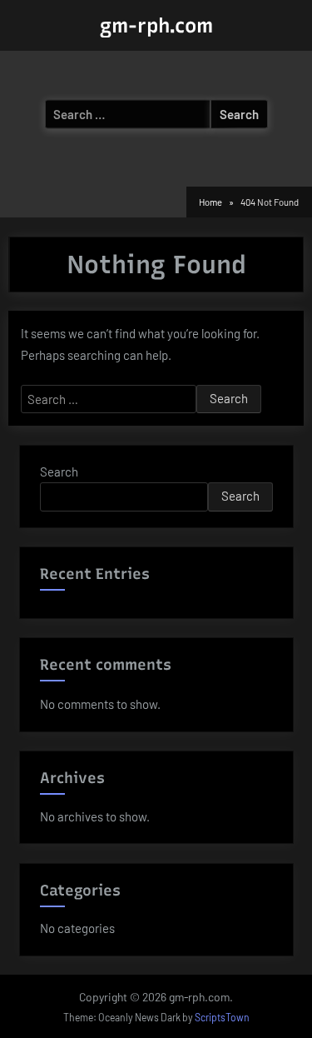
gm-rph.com (156, 25)
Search (59, 471)
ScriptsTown (222, 1017)
